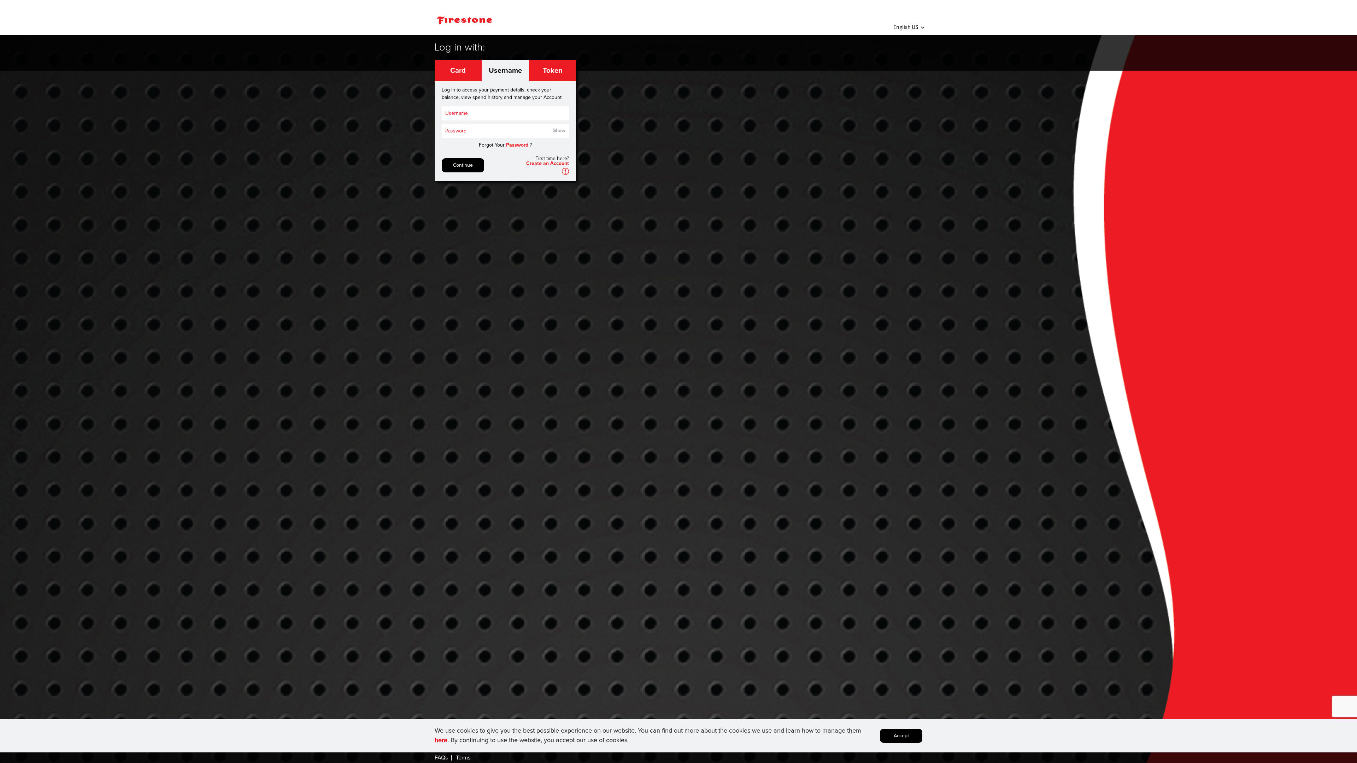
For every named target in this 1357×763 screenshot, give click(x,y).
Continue (463, 165)
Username (505, 70)
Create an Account (547, 163)
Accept (901, 735)
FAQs (441, 758)
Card (458, 70)
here (441, 740)
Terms (463, 758)
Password (517, 145)
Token (553, 70)
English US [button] (908, 26)
